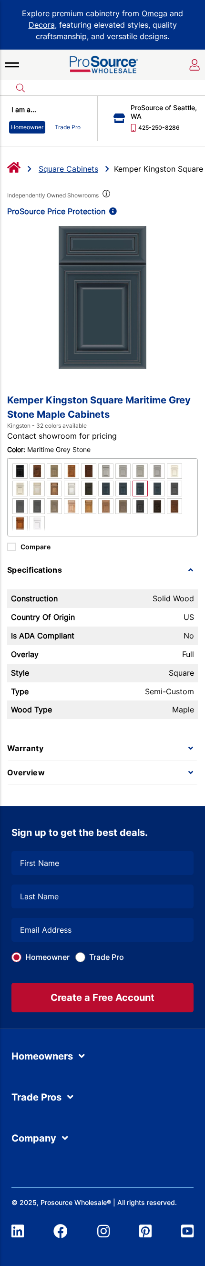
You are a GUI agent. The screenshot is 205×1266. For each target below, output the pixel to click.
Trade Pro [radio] (68, 127)
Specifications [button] (34, 570)
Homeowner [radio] (27, 127)
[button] (12, 65)
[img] (105, 195)
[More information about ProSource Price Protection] (111, 211)
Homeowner (47, 957)
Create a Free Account (102, 997)
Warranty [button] (25, 748)
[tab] (102, 570)
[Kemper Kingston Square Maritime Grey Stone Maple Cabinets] (102, 297)
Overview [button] (26, 772)
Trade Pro (106, 957)
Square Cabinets (68, 169)
